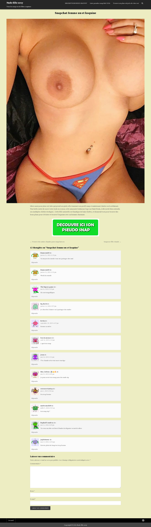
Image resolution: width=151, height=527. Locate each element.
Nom (32, 491)
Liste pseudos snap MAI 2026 (100, 3)
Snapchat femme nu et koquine (75, 13)
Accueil (11, 520)
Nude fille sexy (14, 2)
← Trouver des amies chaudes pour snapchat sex (47, 242)
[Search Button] (142, 3)
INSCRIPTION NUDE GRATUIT (76, 3)
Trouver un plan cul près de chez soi (126, 3)
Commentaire (35, 464)
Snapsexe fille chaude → (112, 242)
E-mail (33, 499)
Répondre (34, 262)
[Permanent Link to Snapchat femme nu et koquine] (75, 111)
